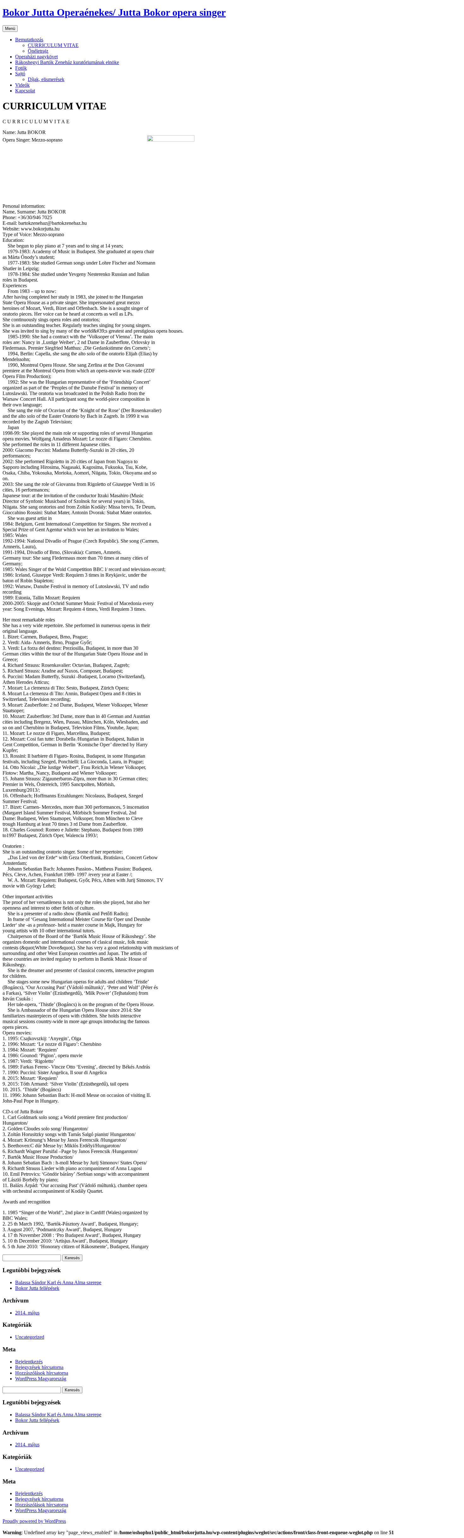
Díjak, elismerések (46, 79)
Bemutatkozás (29, 39)
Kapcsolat (25, 90)
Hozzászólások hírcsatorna (41, 1373)
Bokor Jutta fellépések (37, 1288)
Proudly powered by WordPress (34, 1521)
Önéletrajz (38, 51)
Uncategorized (29, 1337)
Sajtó (20, 73)
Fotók (21, 68)
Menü (10, 28)
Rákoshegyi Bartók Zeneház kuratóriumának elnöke (67, 62)
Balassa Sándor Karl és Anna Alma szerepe (58, 1282)
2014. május (27, 1312)
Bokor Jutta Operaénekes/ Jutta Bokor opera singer (114, 12)
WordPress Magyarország (40, 1378)
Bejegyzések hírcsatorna (39, 1367)
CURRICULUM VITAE (53, 45)
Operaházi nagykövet (36, 56)
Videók (22, 85)
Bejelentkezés (29, 1361)
